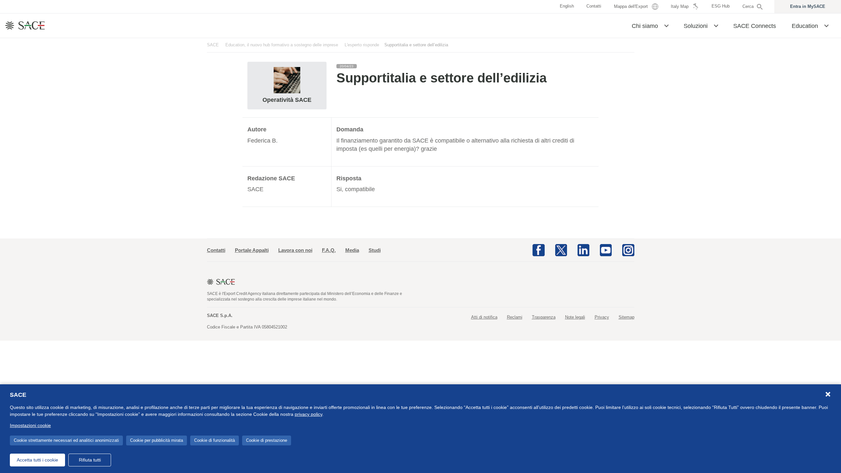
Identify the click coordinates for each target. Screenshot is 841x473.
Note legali (575, 317)
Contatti (216, 250)
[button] (666, 25)
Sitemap (626, 317)
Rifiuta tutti (90, 459)
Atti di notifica (484, 317)
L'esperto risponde (362, 44)
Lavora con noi (295, 250)
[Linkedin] (583, 249)
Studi (375, 250)
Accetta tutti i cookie (37, 459)
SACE (213, 44)
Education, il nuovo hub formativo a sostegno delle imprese (281, 44)
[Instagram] (628, 249)
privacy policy (308, 414)
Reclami (514, 317)
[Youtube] (606, 249)
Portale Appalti (252, 250)
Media (352, 250)
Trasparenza (544, 317)
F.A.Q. (329, 250)
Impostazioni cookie (30, 425)
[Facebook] (538, 249)
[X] (561, 249)
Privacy (602, 317)
